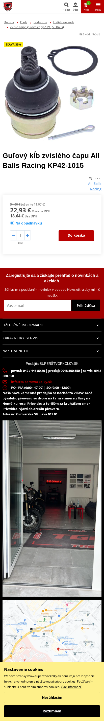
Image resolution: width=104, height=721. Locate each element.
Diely (23, 22)
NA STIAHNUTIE (16, 351)
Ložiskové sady (63, 22)
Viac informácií (71, 687)
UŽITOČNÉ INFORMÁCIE (23, 325)
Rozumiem (52, 711)
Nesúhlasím (52, 697)
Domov (9, 22)
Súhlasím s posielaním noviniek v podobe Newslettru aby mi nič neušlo (52, 292)
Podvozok (40, 22)
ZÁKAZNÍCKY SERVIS (20, 338)
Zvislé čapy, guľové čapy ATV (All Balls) (37, 27)
